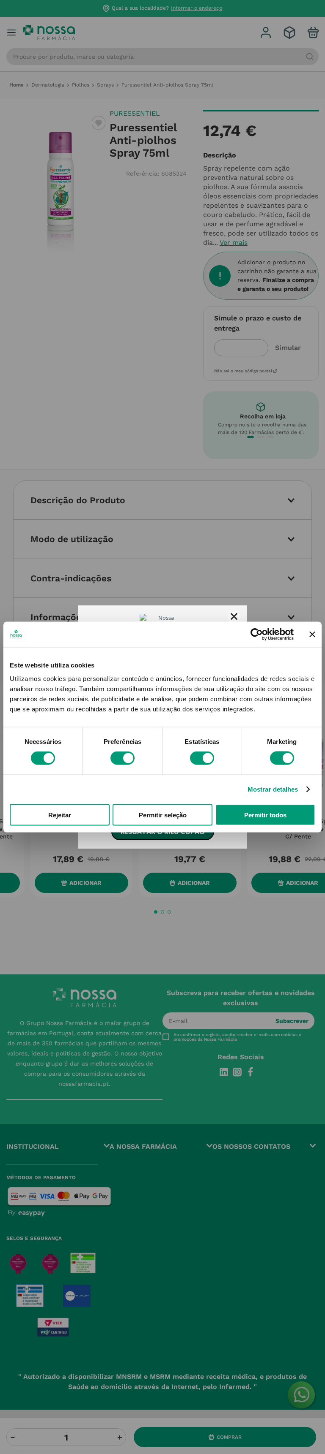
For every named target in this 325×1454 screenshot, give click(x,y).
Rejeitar (59, 814)
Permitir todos (265, 814)
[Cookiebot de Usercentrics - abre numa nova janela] (257, 634)
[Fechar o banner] (312, 634)
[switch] (122, 758)
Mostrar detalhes (273, 789)
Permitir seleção (163, 814)
